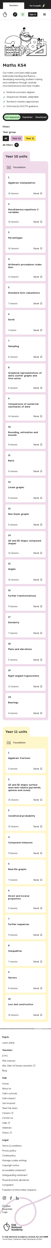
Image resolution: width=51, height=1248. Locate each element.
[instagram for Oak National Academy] (4, 1198)
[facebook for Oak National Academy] (11, 1198)
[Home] (5, 14)
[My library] (23, 14)
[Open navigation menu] (44, 14)
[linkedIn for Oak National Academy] (17, 1198)
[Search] (15, 14)
